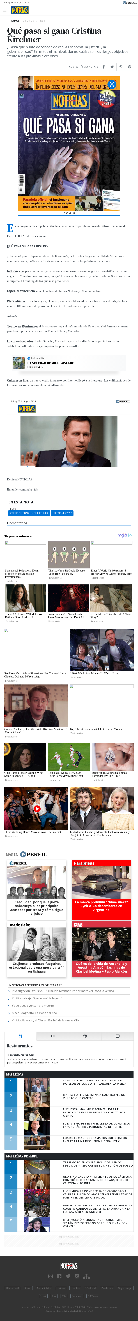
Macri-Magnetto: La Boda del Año (34, 1013)
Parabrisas (107, 1288)
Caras (28, 1288)
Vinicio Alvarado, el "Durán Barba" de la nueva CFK (45, 1020)
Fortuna (60, 1288)
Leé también (38, 358)
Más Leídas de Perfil (22, 1156)
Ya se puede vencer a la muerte (33, 1006)
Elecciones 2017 (62, 513)
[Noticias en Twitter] (68, 1276)
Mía (64, 1296)
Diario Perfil (13, 1288)
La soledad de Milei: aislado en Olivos (50, 365)
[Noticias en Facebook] (59, 1276)
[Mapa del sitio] (86, 1276)
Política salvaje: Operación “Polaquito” (37, 998)
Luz (54, 1296)
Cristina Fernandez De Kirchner (29, 513)
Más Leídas (14, 1074)
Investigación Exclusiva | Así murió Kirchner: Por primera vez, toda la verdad (63, 991)
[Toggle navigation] (6, 10)
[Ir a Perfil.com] (130, 2)
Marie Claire (44, 1288)
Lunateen (77, 1296)
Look (43, 1296)
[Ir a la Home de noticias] (69, 1266)
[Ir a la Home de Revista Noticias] (19, 10)
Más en (12, 854)
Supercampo (125, 1288)
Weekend (90, 1288)
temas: (12, 508)
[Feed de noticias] (77, 1276)
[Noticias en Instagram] (50, 1276)
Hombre (75, 1288)
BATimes (93, 1296)
